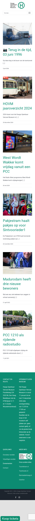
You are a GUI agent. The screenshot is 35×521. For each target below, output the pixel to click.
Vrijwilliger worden (9, 459)
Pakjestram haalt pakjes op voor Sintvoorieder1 (16, 225)
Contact (5, 468)
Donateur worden (9, 455)
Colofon (21, 480)
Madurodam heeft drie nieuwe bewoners (17, 284)
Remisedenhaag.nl (25, 475)
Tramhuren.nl (23, 471)
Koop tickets (10, 518)
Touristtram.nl (24, 467)
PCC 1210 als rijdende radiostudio (13, 339)
